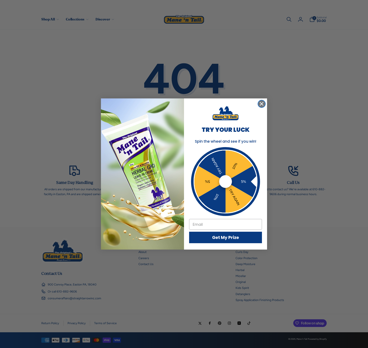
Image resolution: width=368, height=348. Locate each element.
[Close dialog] (261, 104)
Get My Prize (225, 237)
